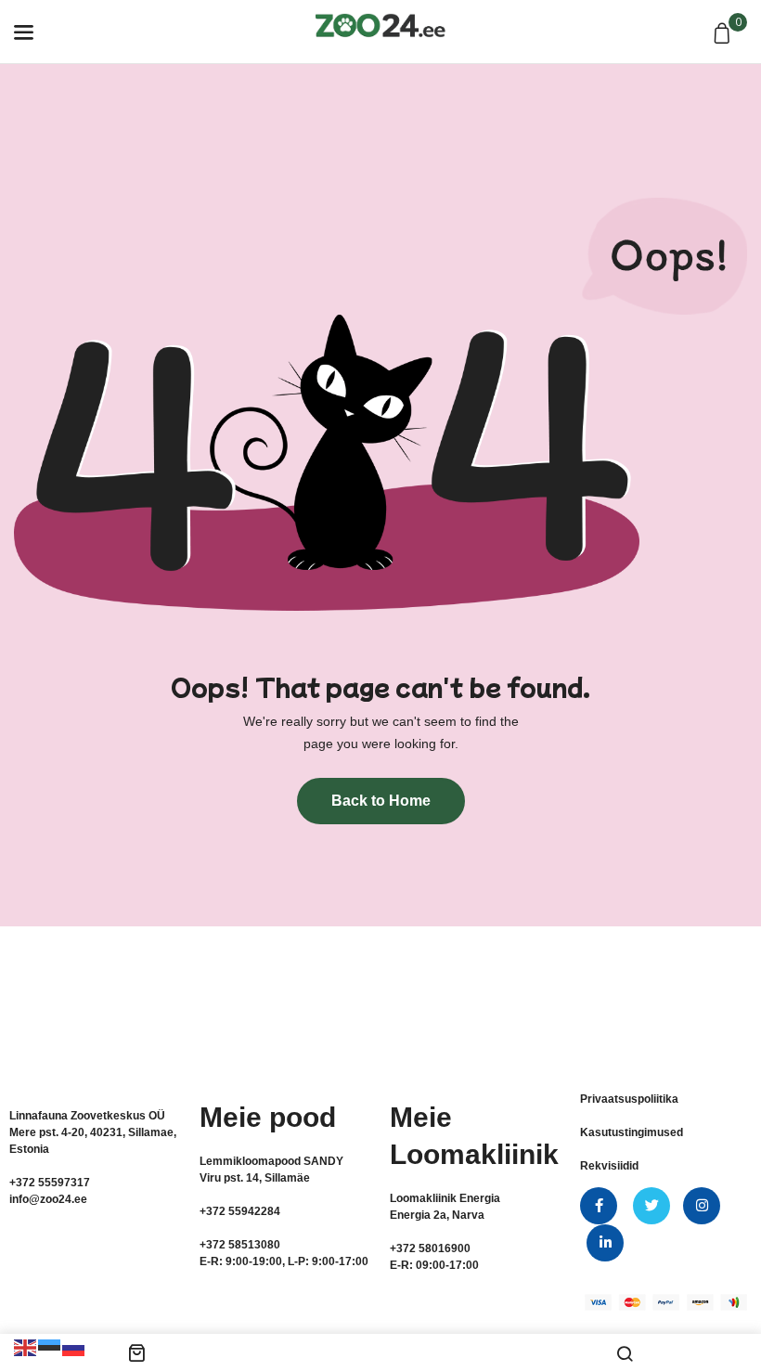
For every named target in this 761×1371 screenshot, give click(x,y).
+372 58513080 (240, 1244)
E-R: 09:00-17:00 (434, 1265)
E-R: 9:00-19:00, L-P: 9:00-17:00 (284, 1261)
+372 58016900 (430, 1248)
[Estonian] (50, 1346)
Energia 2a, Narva (437, 1215)
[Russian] (74, 1346)
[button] (724, 34)
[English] (26, 1346)
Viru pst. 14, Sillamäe (255, 1177)
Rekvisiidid (609, 1165)
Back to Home (381, 800)
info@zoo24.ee (48, 1199)
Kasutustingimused (631, 1132)
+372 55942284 (240, 1211)
